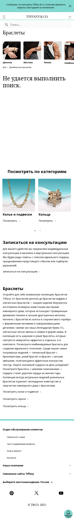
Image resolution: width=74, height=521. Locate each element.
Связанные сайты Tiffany (18, 473)
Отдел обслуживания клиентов (23, 429)
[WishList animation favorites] (69, 17)
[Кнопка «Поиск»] (7, 24)
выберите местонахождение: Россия (26, 482)
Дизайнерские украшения (20, 67)
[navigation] (4, 17)
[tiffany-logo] (37, 17)
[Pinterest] (12, 493)
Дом (4, 67)
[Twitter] (37, 493)
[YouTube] (61, 493)
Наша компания (13, 465)
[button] (4, 17)
